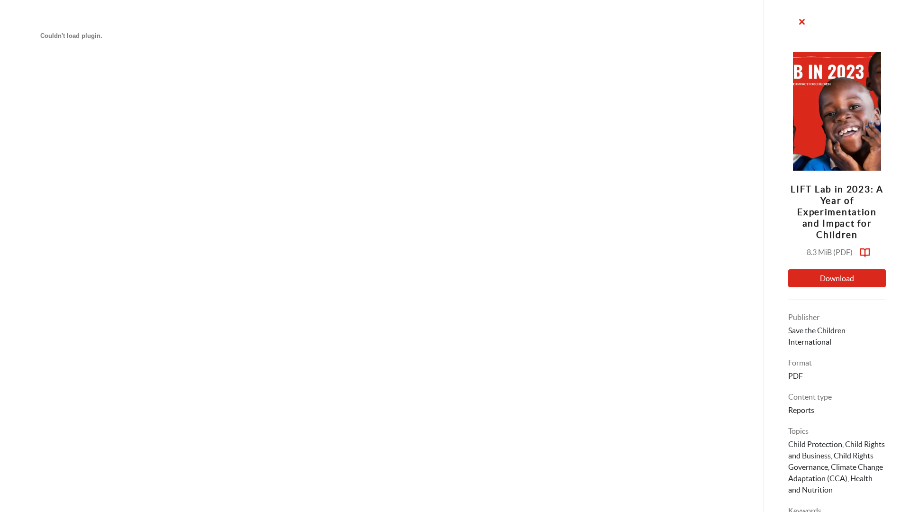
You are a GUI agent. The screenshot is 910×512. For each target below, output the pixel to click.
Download (837, 278)
